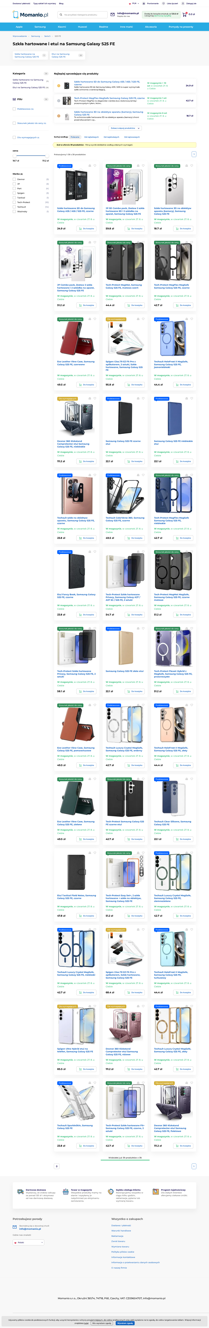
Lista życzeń (172, 3)
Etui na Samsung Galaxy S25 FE (31, 87)
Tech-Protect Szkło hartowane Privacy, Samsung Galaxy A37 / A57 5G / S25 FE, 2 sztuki (123, 597)
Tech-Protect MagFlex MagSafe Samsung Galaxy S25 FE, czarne (109, 98)
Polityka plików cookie (122, 1252)
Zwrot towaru (118, 1241)
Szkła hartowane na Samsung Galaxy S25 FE (31, 81)
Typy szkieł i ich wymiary (44, 3)
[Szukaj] (61, 14)
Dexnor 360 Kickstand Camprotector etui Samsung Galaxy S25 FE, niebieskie (73, 444)
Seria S (47, 36)
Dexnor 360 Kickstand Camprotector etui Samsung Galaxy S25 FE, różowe (122, 1051)
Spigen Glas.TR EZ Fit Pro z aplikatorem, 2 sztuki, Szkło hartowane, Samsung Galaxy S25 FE (124, 365)
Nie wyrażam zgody (101, 1323)
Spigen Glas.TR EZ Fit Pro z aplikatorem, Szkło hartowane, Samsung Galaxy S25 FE (123, 975)
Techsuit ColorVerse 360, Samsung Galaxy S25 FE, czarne (125, 519)
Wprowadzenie (20, 36)
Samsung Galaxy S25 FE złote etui (125, 671)
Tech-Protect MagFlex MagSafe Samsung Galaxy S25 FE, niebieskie (171, 520)
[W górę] (56, 1166)
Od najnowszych (132, 137)
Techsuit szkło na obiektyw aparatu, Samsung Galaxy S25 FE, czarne (76, 520)
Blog (61, 3)
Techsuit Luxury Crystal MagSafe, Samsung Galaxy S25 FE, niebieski (76, 973)
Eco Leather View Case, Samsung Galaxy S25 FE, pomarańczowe (76, 749)
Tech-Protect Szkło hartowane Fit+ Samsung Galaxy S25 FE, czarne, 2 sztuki (125, 1128)
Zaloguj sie (191, 3)
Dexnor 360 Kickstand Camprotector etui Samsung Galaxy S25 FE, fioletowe (170, 1128)
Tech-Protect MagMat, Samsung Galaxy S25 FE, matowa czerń (124, 286)
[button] (125, 128)
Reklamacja (117, 1236)
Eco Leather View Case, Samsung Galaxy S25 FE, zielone (76, 823)
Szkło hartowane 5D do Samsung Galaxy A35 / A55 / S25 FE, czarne (76, 209)
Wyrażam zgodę (125, 1323)
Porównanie (153, 3)
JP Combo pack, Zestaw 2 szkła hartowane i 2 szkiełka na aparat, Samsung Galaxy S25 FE (75, 288)
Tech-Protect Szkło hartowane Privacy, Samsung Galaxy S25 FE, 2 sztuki (76, 674)
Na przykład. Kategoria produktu (80, 14)
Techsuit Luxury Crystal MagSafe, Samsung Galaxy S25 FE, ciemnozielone (172, 898)
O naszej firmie (119, 1268)
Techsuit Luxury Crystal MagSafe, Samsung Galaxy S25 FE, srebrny (124, 749)
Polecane (75, 137)
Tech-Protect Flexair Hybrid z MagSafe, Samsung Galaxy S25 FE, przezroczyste (173, 674)
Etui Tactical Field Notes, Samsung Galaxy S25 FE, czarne (76, 897)
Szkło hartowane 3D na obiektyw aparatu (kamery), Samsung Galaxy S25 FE (172, 211)
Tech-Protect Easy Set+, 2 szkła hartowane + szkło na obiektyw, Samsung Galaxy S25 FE (123, 898)
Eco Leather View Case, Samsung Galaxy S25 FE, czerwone (76, 363)
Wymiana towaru (120, 1246)
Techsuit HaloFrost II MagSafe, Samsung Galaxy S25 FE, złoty (171, 749)
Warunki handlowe (121, 1230)
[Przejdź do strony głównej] (30, 15)
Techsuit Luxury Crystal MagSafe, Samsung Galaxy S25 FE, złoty (172, 1050)
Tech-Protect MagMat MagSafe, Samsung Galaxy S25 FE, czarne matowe (172, 597)
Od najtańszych (91, 137)
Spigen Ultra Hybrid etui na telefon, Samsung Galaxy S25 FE (75, 1050)
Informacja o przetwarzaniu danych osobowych (135, 1262)
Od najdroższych (111, 137)
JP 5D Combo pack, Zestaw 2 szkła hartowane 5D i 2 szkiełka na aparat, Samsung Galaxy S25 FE (125, 211)
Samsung (35, 36)
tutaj (86, 1323)
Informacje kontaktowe (123, 1257)
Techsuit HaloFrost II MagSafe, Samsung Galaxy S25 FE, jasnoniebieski (171, 364)
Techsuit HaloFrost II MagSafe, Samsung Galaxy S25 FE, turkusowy (171, 975)
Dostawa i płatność (21, 3)
